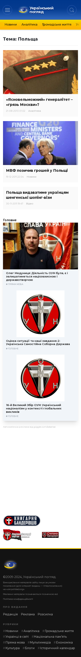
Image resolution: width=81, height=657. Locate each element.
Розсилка (45, 614)
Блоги (30, 648)
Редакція (10, 614)
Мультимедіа (40, 642)
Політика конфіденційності (18, 598)
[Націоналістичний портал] (21, 535)
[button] (7, 10)
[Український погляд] (10, 564)
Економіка (64, 642)
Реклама (28, 614)
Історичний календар (57, 648)
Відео (29, 203)
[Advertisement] (40, 470)
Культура (12, 648)
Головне (10, 220)
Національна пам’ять (50, 636)
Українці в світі (17, 636)
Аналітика (29, 24)
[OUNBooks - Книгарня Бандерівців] (40, 520)
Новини (11, 24)
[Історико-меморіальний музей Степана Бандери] (60, 535)
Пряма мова (15, 284)
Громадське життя (56, 24)
